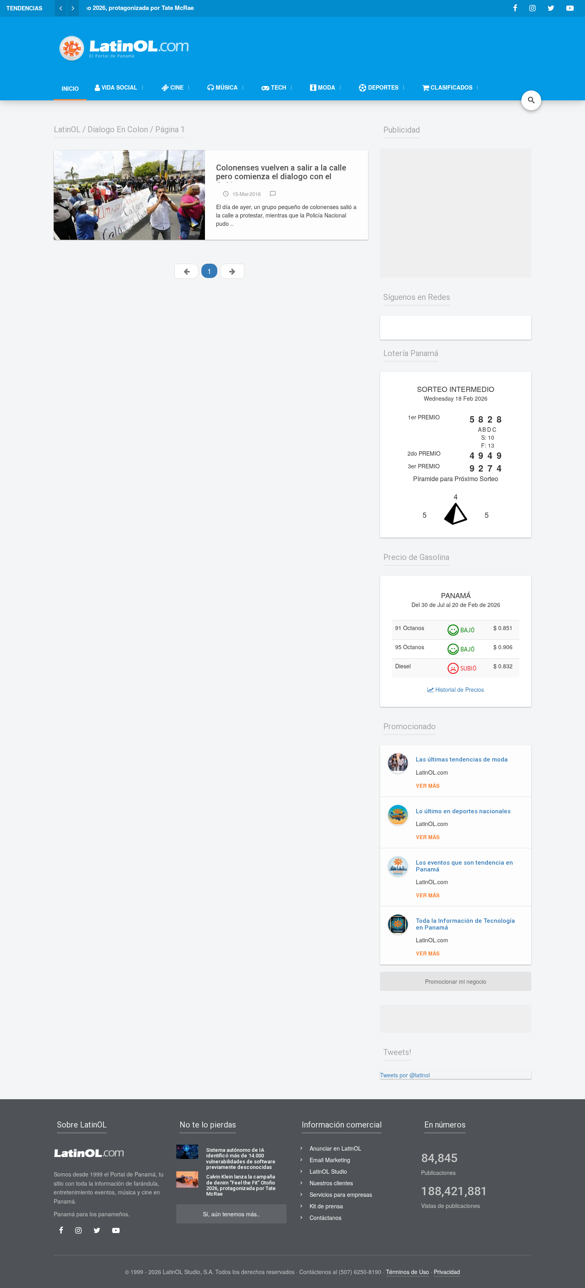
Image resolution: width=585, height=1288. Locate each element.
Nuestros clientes (331, 1183)
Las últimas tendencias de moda (462, 759)
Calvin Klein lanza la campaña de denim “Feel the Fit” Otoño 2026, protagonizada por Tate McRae (241, 1185)
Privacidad (447, 1272)
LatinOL (67, 129)
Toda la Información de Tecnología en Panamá (465, 924)
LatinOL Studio (328, 1171)
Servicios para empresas (341, 1194)
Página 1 (170, 129)
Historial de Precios (459, 689)
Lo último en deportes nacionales (463, 811)
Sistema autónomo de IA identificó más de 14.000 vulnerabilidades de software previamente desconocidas (240, 1158)
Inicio (70, 88)
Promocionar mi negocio (455, 981)
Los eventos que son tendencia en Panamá (464, 866)
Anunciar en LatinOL (335, 1148)
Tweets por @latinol (405, 1075)
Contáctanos (325, 1217)
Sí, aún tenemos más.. (231, 1214)
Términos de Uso (407, 1272)
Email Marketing (330, 1160)
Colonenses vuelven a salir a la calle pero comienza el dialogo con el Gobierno (281, 172)
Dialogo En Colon (118, 129)
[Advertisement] (386, 45)
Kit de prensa (326, 1206)
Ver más (428, 785)
